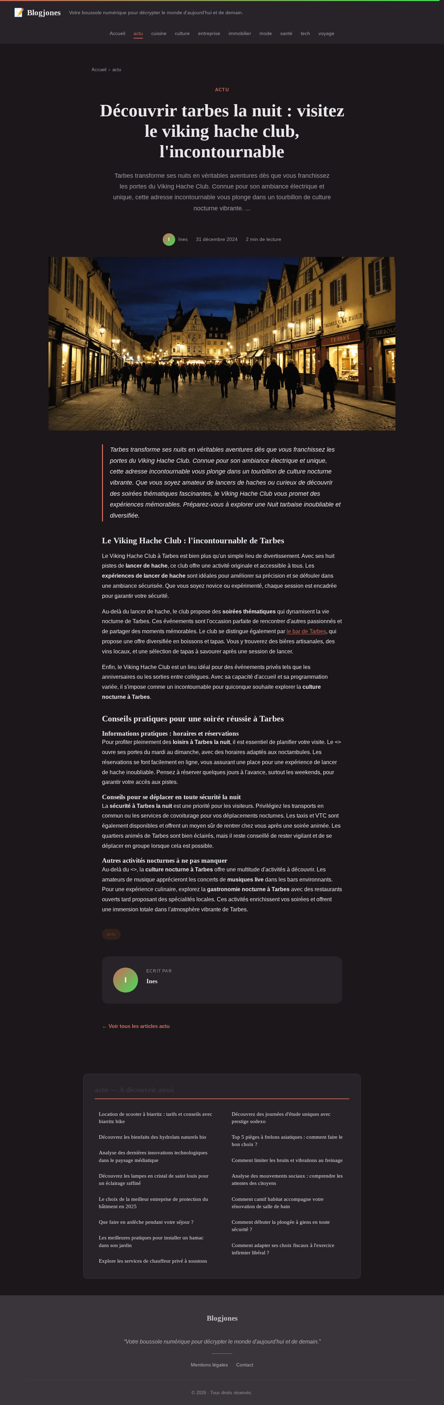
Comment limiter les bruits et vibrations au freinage (287, 1160)
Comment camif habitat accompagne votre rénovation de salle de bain (278, 1202)
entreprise (209, 33)
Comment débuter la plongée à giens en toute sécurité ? (281, 1225)
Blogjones (37, 12)
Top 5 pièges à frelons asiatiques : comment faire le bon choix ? (287, 1140)
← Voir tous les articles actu (136, 1026)
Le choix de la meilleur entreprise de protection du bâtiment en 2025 (153, 1202)
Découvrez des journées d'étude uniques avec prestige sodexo (281, 1117)
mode (265, 33)
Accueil (117, 33)
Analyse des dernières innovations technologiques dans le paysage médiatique (153, 1156)
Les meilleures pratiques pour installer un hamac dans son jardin (151, 1241)
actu (138, 33)
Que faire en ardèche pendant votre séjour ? (146, 1222)
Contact (244, 1365)
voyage (326, 33)
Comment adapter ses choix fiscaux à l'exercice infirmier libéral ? (283, 1248)
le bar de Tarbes (306, 631)
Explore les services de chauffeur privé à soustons (153, 1261)
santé (286, 33)
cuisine (158, 33)
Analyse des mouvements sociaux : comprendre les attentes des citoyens (287, 1179)
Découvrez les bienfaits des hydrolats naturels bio (152, 1137)
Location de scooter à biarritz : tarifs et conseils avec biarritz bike (155, 1117)
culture (182, 33)
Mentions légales (209, 1365)
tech (305, 33)
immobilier (240, 33)
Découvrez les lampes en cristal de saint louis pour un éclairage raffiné (153, 1179)
